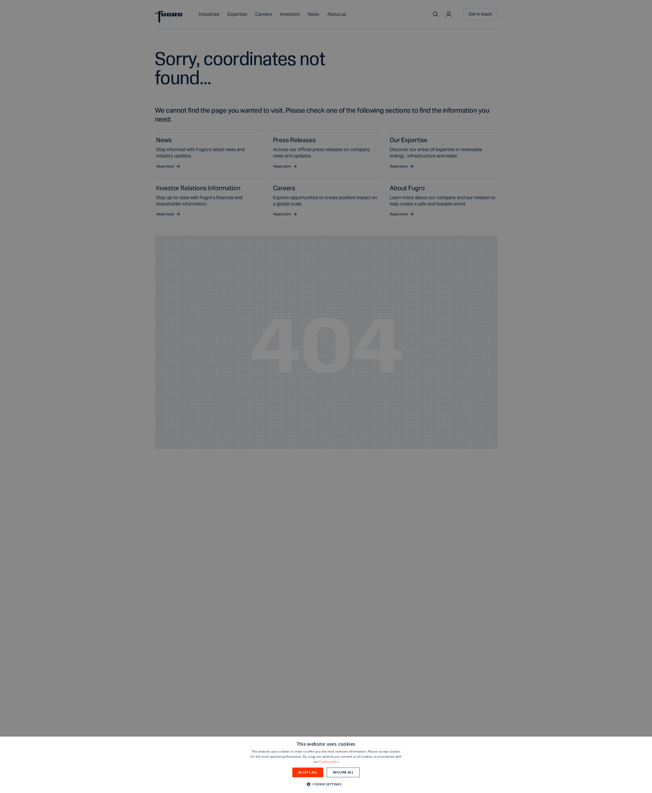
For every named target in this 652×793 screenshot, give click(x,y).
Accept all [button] (307, 772)
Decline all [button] (343, 772)
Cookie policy (329, 761)
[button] (326, 784)
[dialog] (326, 765)
